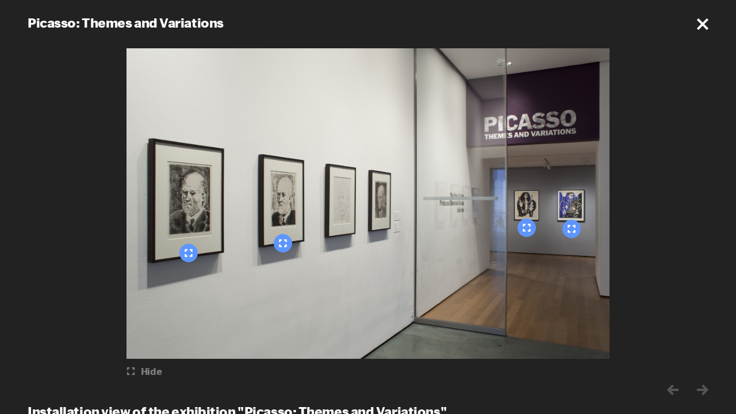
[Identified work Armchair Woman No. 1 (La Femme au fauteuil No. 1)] (526, 227)
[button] (702, 24)
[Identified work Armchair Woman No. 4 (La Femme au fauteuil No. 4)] (571, 229)
